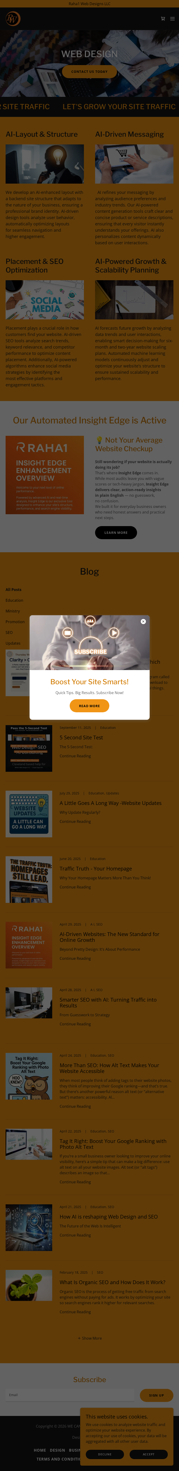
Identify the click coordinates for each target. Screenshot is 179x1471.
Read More (89, 706)
